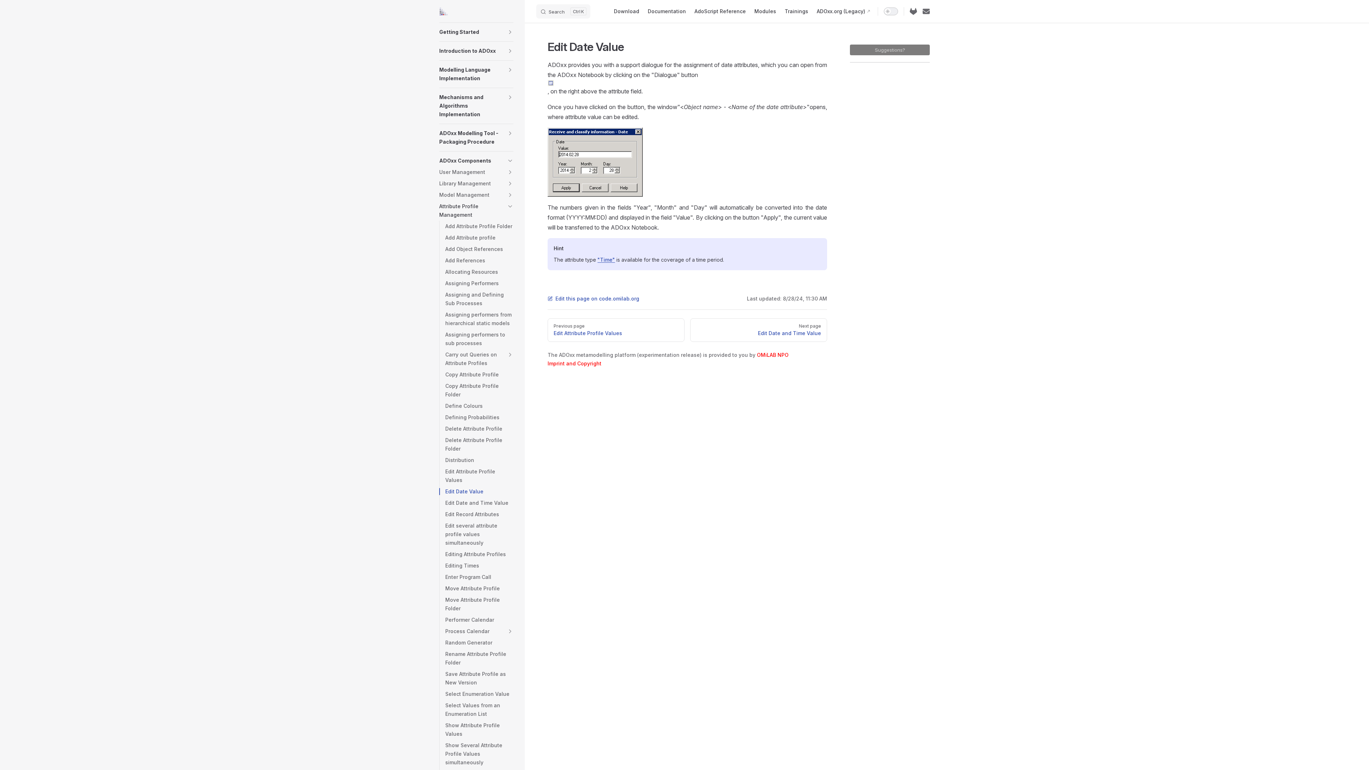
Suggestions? (890, 50)
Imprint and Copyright (574, 363)
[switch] (891, 11)
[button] (510, 32)
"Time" (606, 260)
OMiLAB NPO (773, 355)
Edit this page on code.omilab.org (597, 299)
